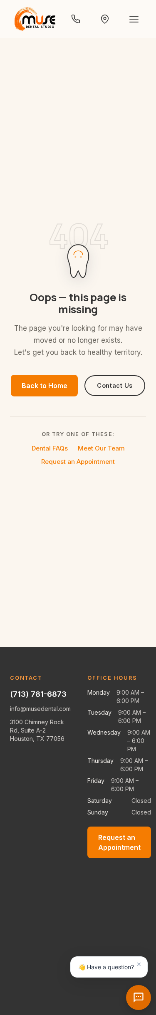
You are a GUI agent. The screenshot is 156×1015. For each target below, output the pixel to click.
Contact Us (115, 385)
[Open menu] (134, 19)
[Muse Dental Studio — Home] (35, 19)
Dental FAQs (50, 448)
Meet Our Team (101, 448)
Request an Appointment (78, 461)
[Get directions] (105, 19)
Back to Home (44, 385)
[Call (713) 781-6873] (75, 19)
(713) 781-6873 (38, 693)
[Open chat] (138, 997)
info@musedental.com (40, 708)
